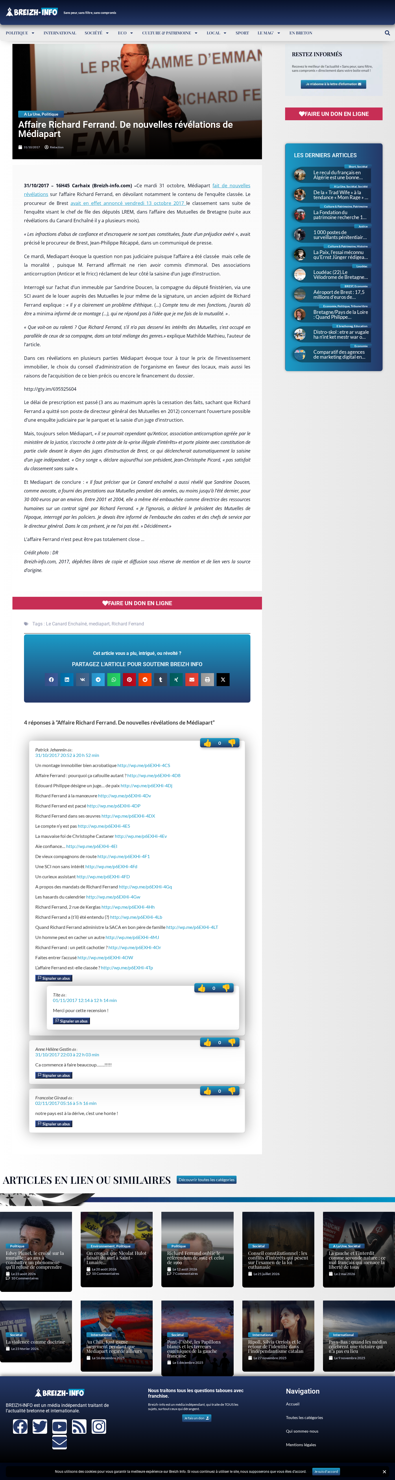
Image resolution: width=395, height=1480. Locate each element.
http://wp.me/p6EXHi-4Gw (113, 896)
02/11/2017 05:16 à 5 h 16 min (66, 1103)
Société (93, 33)
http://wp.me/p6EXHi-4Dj (146, 785)
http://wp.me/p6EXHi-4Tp (127, 967)
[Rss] (79, 1426)
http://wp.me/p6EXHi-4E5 (104, 826)
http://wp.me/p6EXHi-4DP (114, 805)
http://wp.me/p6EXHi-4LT (192, 927)
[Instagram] (99, 1426)
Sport (242, 33)
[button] (387, 33)
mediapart (99, 624)
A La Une (32, 114)
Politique (17, 33)
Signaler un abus (56, 978)
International (60, 33)
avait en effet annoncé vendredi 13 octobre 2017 (128, 203)
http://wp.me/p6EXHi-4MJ (132, 937)
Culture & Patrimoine (166, 33)
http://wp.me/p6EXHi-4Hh (128, 907)
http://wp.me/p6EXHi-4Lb (136, 917)
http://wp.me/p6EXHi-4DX (128, 815)
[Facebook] (20, 1426)
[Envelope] (59, 1442)
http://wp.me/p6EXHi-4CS (143, 765)
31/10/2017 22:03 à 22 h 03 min (67, 1054)
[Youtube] (59, 1426)
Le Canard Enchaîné (66, 624)
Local (213, 33)
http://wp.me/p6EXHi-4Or (134, 947)
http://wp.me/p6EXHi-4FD (103, 876)
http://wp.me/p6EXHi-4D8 (153, 775)
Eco (122, 33)
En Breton (300, 33)
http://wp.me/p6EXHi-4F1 (123, 856)
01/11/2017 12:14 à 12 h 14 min (85, 1000)
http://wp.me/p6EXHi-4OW (105, 957)
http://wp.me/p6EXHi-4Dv (124, 795)
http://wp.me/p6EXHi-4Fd (111, 866)
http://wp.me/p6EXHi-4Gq (145, 886)
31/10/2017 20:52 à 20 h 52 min (67, 755)
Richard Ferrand (128, 624)
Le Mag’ (266, 33)
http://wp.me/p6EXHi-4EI (91, 846)
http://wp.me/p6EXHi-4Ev (141, 836)
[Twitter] (40, 1426)
